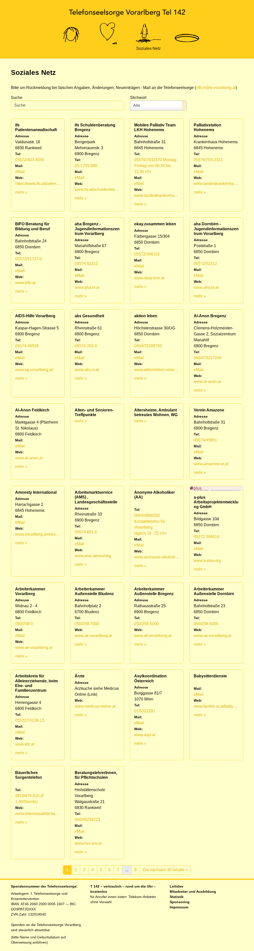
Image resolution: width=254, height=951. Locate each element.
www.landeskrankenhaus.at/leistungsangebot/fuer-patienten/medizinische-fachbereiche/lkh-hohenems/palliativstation (216, 183)
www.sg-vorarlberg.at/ (34, 370)
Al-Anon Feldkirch (32, 410)
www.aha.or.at (87, 287)
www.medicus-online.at (95, 706)
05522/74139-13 (29, 720)
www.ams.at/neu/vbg (93, 556)
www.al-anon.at (207, 381)
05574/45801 (205, 440)
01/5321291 (144, 711)
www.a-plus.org (207, 560)
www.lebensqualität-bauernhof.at (37, 813)
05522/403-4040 (29, 160)
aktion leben (145, 316)
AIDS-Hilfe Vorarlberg (35, 316)
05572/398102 (147, 254)
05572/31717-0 (28, 259)
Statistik (177, 897)
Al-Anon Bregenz (210, 316)
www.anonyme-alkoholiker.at (156, 557)
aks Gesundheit (89, 316)
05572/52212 (205, 263)
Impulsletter (187, 48)
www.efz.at (24, 744)
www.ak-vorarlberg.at (33, 647)
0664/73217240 (208, 358)
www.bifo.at (25, 283)
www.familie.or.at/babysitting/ (216, 706)
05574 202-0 (86, 346)
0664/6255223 (87, 819)
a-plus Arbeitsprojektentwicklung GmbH (216, 502)
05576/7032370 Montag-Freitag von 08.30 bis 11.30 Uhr (155, 166)
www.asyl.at (144, 735)
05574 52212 (86, 263)
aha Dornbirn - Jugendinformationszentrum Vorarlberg (216, 228)
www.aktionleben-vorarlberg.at (156, 370)
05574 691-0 (86, 532)
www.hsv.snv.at (88, 843)
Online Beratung (71, 48)
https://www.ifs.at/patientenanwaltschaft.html (37, 183)
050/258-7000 (87, 624)
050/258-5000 (146, 624)
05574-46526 (27, 346)
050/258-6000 (206, 624)
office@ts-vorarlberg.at (216, 88)
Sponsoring (180, 902)
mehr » (21, 192)
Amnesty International (36, 492)
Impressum (179, 907)
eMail (20, 172)
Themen (109, 48)
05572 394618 (206, 537)
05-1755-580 (86, 166)
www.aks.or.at (87, 370)
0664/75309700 (148, 346)
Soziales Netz (148, 48)
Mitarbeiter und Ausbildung (193, 891)
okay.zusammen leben (155, 224)
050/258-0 (24, 624)
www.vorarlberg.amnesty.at (37, 534)
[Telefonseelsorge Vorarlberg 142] (127, 12)
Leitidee (176, 886)
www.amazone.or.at (211, 464)
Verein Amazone (209, 410)
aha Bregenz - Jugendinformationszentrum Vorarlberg (97, 228)
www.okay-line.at (149, 278)
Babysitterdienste (210, 676)
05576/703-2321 (208, 160)
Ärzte (80, 676)
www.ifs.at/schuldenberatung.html (97, 189)
